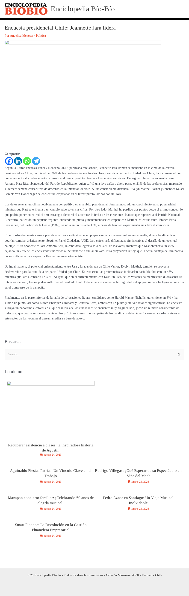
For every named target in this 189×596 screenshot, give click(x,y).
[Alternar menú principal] (180, 9)
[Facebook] (9, 161)
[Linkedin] (18, 161)
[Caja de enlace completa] (50, 421)
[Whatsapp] (27, 161)
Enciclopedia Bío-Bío (83, 9)
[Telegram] (36, 161)
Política (41, 35)
